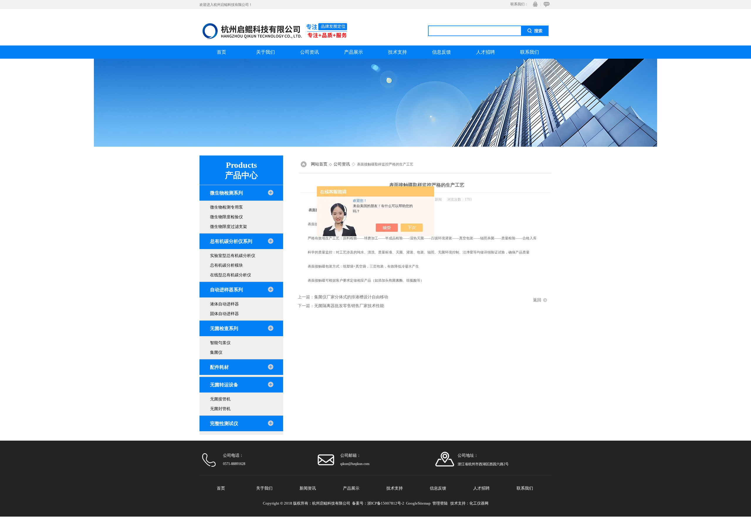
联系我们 (529, 52)
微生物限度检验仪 (226, 217)
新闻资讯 (308, 488)
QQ (534, 4)
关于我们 (265, 52)
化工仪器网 (478, 503)
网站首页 (319, 164)
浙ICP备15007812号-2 (385, 503)
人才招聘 (485, 52)
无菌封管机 (220, 409)
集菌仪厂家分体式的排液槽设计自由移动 (351, 297)
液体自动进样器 (224, 304)
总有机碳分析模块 (226, 265)
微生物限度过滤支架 (228, 226)
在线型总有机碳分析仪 (230, 275)
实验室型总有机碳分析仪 (232, 255)
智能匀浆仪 (220, 343)
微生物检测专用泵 (226, 207)
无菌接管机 (220, 399)
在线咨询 (546, 4)
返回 (537, 300)
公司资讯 (309, 52)
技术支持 (397, 52)
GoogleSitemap (418, 503)
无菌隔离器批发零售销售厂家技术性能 (349, 306)
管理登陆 (440, 503)
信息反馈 (441, 52)
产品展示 (353, 52)
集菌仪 (216, 352)
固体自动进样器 (224, 314)
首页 (221, 52)
